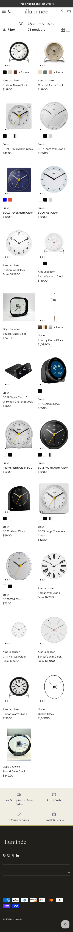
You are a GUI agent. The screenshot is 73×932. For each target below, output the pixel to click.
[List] (68, 30)
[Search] (12, 11)
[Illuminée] (36, 11)
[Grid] (63, 30)
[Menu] (4, 11)
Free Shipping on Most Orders (36, 3)
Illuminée (17, 919)
